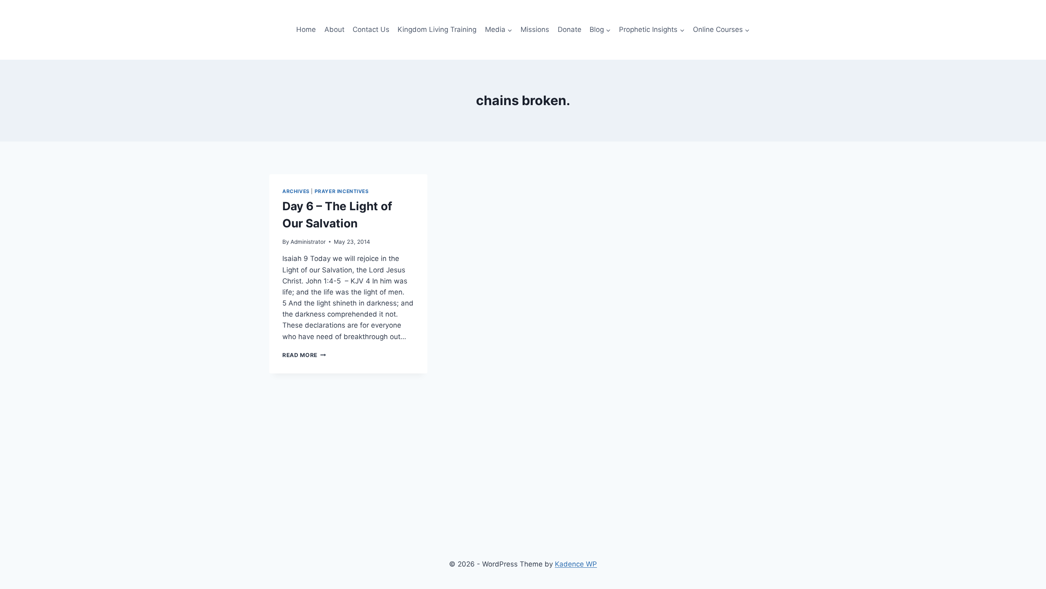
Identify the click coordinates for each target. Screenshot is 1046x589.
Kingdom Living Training (437, 29)
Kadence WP (576, 564)
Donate (569, 29)
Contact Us (371, 29)
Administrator (308, 241)
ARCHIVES (296, 191)
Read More (304, 355)
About (334, 29)
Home (306, 29)
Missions (535, 29)
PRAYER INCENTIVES (342, 191)
